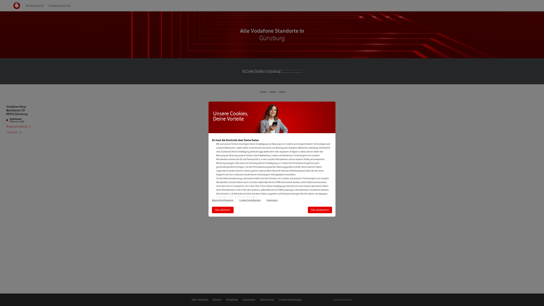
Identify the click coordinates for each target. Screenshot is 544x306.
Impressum (272, 200)
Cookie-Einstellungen (250, 200)
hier (261, 151)
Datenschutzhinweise (222, 200)
